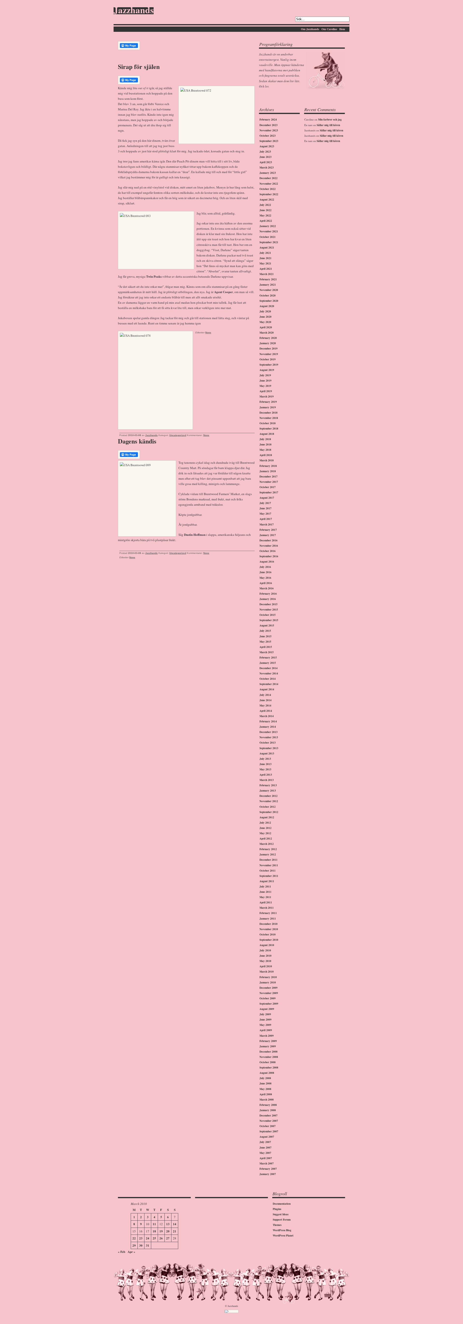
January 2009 (267, 1046)
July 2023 (265, 152)
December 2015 (268, 604)
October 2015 (267, 615)
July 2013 (265, 759)
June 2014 (265, 700)
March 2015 (266, 652)
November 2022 (268, 184)
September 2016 (268, 556)
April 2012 (265, 838)
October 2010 (267, 934)
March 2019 (266, 396)
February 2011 (268, 913)
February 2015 (268, 657)
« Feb (121, 1251)
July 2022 (265, 205)
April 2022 (265, 221)
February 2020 (268, 338)
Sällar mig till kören (328, 125)
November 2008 (268, 1057)
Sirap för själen (139, 66)
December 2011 (268, 860)
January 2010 (267, 982)
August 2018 (266, 434)
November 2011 (268, 865)
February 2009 (268, 1041)
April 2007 (265, 1158)
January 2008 (267, 1110)
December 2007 (268, 1115)
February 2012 (268, 849)
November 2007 (268, 1121)
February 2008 (268, 1105)
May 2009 (265, 1025)
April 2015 (265, 647)
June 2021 (265, 258)
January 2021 (267, 285)
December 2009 (268, 988)
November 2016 (268, 546)
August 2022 (266, 200)
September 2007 (268, 1131)
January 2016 (267, 599)
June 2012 (265, 828)
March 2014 (266, 716)
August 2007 (266, 1137)
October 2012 (267, 807)
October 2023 (267, 136)
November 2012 (268, 801)
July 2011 (265, 886)
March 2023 (266, 167)
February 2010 (268, 977)
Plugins (277, 1209)
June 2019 (265, 381)
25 (154, 1238)
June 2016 (265, 572)
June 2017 (265, 508)
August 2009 (266, 1009)
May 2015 (265, 642)
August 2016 (266, 562)
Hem (342, 29)
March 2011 (266, 908)
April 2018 (265, 455)
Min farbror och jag (330, 119)
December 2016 (268, 540)
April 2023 (265, 162)
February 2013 (268, 785)
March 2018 (266, 460)
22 (134, 1238)
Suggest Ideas (280, 1214)
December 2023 (268, 125)
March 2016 (266, 588)
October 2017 (267, 487)
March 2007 (266, 1163)
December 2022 (268, 178)
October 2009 (267, 998)
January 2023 (267, 173)
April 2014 (265, 711)
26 (161, 1238)
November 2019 (268, 354)
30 (141, 1245)
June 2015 (265, 636)
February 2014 (268, 721)
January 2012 (267, 854)
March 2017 (266, 524)
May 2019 (265, 386)
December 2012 (268, 796)
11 (154, 1224)
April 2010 (265, 966)
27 (168, 1238)
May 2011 (265, 897)
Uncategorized (177, 435)
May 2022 (265, 215)
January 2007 (267, 1174)
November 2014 (268, 673)
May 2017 (265, 514)
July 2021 (265, 253)
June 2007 (265, 1147)
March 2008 (266, 1100)
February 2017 (268, 530)
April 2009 (265, 1030)
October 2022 (267, 189)
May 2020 (265, 322)
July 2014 (265, 695)
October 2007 (267, 1126)
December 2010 (268, 924)
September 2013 (268, 748)
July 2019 (265, 375)
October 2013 (267, 743)
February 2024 (268, 119)
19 (161, 1231)
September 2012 (268, 812)
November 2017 (268, 482)
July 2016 (265, 567)
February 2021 (268, 279)
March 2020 (266, 333)
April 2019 (265, 391)
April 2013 (265, 775)
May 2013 (265, 769)
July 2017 (265, 503)
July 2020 (265, 311)
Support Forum (282, 1220)
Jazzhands (134, 10)
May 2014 (265, 705)
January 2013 (267, 791)
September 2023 (268, 141)
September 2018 (268, 428)
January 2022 (267, 226)
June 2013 (265, 764)
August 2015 (266, 625)
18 (154, 1231)
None (206, 435)
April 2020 (265, 327)
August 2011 (266, 881)
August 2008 (266, 1073)
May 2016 (265, 578)
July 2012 (265, 823)
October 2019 (267, 359)
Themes (277, 1225)
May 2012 (265, 833)
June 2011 (265, 892)
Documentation (282, 1204)
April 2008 (265, 1094)
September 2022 (268, 194)
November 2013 (268, 737)
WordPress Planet (283, 1235)
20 (168, 1231)
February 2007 (268, 1169)
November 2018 (268, 418)
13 (168, 1224)
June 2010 (265, 956)
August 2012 (266, 817)
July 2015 (265, 631)
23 (141, 1238)
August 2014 (266, 689)
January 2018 (267, 471)
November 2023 (268, 130)
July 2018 (265, 439)
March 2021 (266, 274)
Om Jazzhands (310, 29)
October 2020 (267, 295)
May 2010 (265, 961)
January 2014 (267, 727)
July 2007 (265, 1142)
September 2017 (268, 492)
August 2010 (266, 945)
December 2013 (268, 732)
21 (174, 1231)
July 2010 (265, 950)
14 (174, 1224)
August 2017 (266, 498)
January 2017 (267, 535)
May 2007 (265, 1153)
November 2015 (268, 610)
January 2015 (267, 663)
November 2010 (268, 929)
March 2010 (266, 972)
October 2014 (267, 679)
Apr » (131, 1251)
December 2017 (268, 476)
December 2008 (268, 1052)
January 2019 (267, 407)
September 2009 (268, 1004)
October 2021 (267, 237)
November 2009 (268, 993)
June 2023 (265, 157)
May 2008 (265, 1089)
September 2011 (268, 876)
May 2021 (265, 263)
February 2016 (268, 594)
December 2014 (268, 668)
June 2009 (265, 1020)
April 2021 (265, 269)
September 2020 (268, 301)
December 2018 (268, 413)
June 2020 (265, 317)
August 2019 (266, 370)
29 (134, 1245)
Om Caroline (329, 29)
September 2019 (268, 365)
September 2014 (268, 684)
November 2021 (268, 231)
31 (147, 1245)
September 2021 (268, 242)
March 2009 (266, 1036)
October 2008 (267, 1062)
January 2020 (267, 343)
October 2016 (267, 551)
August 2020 (266, 306)
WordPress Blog (282, 1230)
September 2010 (268, 940)
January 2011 (267, 919)
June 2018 (265, 444)
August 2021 (266, 247)
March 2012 (266, 844)
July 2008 (265, 1078)
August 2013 (266, 753)
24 (147, 1238)
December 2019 (268, 348)
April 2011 (265, 902)
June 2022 (265, 210)
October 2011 (267, 871)
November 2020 (268, 290)
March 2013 (266, 780)
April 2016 (265, 583)
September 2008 (268, 1067)
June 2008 (265, 1083)
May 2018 (265, 450)
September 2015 (268, 620)
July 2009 (265, 1014)
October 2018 (267, 423)
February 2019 (268, 402)
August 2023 (266, 146)
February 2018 (268, 466)
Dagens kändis (137, 441)
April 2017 (265, 519)
